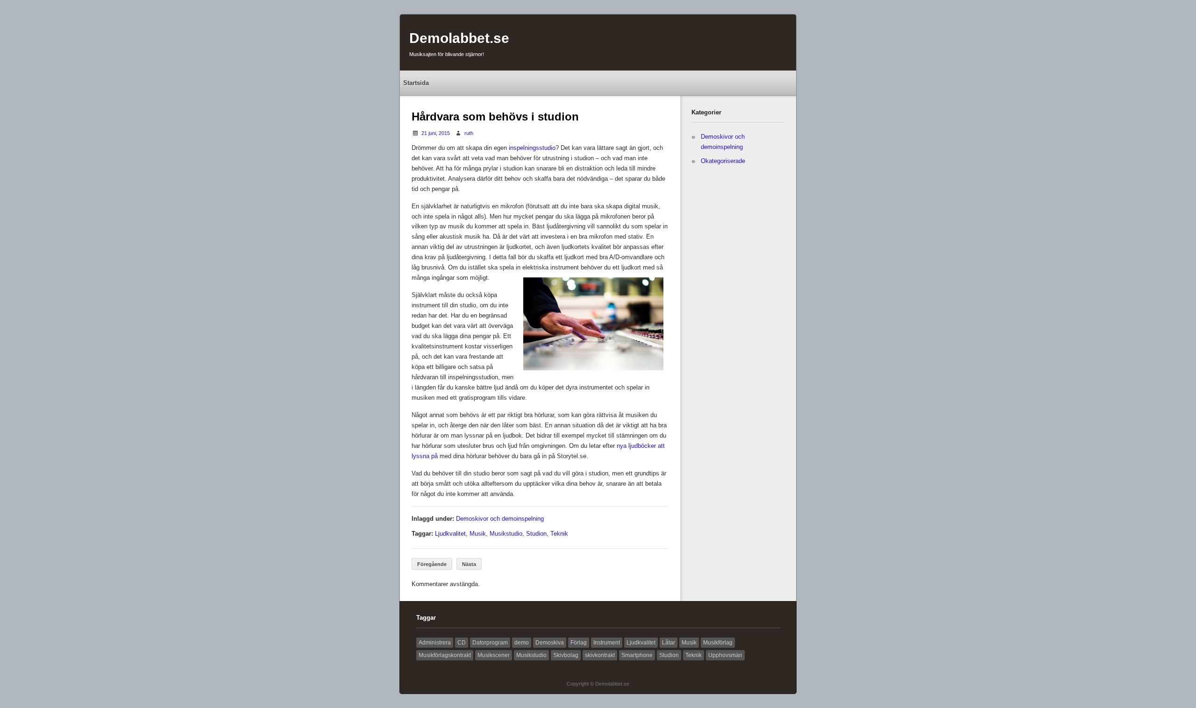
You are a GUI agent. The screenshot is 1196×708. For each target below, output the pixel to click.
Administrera (435, 642)
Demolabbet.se (459, 38)
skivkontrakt (600, 655)
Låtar (668, 642)
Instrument (606, 642)
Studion (536, 533)
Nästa (469, 564)
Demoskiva (549, 642)
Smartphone (637, 655)
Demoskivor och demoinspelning (500, 518)
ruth (468, 133)
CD (461, 642)
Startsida (416, 82)
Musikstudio (506, 533)
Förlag (578, 642)
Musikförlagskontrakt (445, 655)
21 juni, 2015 (435, 133)
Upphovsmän (725, 655)
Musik (478, 533)
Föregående (432, 564)
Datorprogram (490, 642)
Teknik (559, 533)
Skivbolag (565, 655)
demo (521, 642)
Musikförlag (718, 642)
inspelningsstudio (532, 147)
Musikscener (493, 655)
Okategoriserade (723, 160)
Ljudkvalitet (450, 533)
